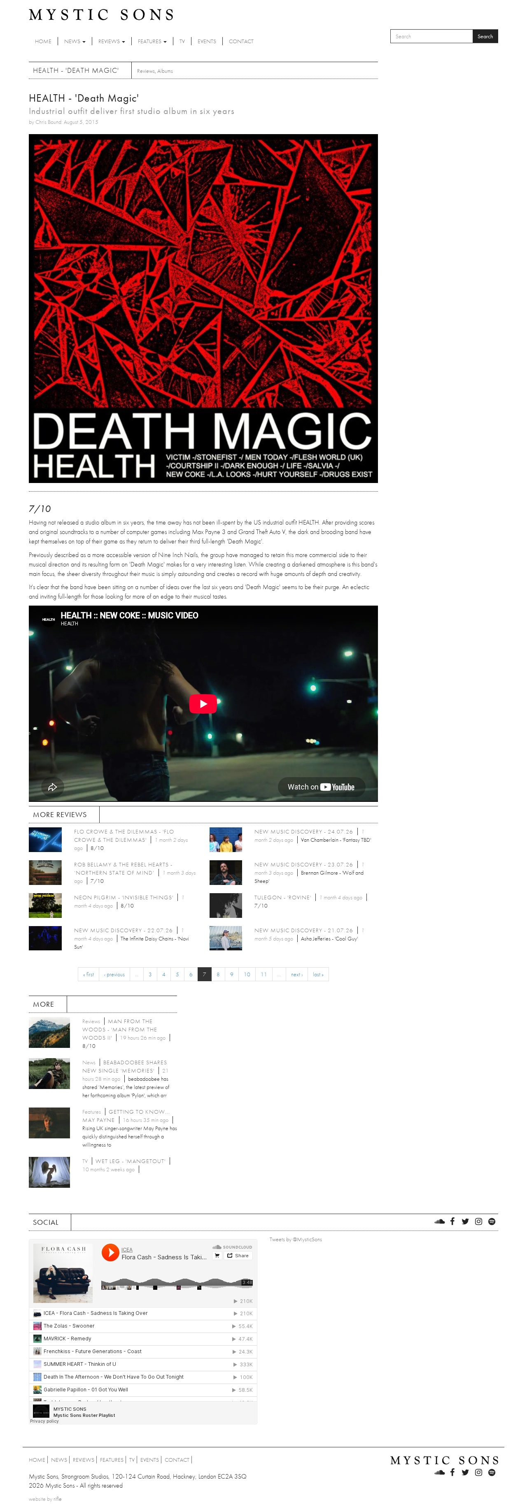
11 (264, 974)
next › (297, 974)
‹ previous (114, 974)
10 (247, 974)
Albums (165, 70)
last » (318, 974)
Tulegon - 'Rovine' (282, 897)
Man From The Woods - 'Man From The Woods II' (119, 1029)
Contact (241, 41)
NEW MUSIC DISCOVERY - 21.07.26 (303, 930)
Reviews (109, 41)
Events (207, 41)
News (73, 41)
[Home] (101, 14)
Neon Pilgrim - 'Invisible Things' (123, 897)
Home (43, 41)
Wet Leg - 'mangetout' (131, 1161)
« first (88, 974)
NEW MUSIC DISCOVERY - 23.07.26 (303, 864)
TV (182, 41)
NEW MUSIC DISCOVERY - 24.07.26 (303, 831)
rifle (58, 1498)
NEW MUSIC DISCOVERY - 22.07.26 (123, 930)
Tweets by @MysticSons (296, 1239)
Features (150, 41)
